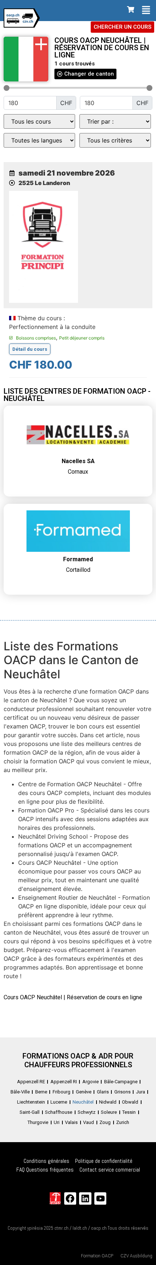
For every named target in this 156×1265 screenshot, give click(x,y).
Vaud (88, 1122)
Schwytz (86, 1112)
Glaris (103, 1092)
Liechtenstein (31, 1102)
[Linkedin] (85, 1198)
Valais (71, 1122)
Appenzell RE (31, 1081)
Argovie (90, 1081)
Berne (41, 1092)
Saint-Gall (30, 1112)
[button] (146, 10)
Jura (140, 1092)
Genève (83, 1092)
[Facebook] (70, 1198)
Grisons (122, 1092)
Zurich (122, 1122)
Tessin (129, 1112)
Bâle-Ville (20, 1092)
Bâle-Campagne (120, 1081)
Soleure (109, 1112)
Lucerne (58, 1102)
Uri (56, 1122)
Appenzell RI (63, 1081)
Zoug (105, 1122)
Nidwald (107, 1102)
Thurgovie (38, 1122)
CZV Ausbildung (136, 1255)
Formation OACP (97, 1255)
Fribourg (61, 1092)
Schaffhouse (58, 1112)
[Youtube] (100, 1198)
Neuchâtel (83, 1102)
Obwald (130, 1102)
